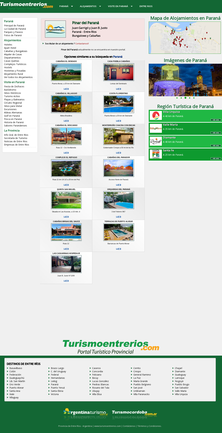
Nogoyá (179, 381)
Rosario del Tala (100, 387)
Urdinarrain (139, 390)
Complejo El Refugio (66, 157)
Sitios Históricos (12, 92)
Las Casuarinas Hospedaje (66, 253)
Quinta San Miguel (66, 189)
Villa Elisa (97, 394)
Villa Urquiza (181, 394)
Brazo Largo (57, 368)
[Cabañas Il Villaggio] (66, 113)
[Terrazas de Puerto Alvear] (118, 241)
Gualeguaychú (16, 377)
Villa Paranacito (141, 394)
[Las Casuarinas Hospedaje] (66, 273)
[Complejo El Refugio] (66, 177)
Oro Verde (14, 384)
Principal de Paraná (14, 25)
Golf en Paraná (12, 115)
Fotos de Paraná (13, 35)
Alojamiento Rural (13, 73)
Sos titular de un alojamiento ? (67, 43)
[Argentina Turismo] (85, 423)
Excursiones (10, 109)
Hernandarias (58, 377)
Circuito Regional (13, 102)
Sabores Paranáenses (15, 125)
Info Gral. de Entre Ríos (16, 134)
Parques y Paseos (13, 32)
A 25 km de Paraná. (173, 152)
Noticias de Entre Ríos (15, 141)
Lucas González (100, 381)
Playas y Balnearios (14, 99)
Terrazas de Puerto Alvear (118, 221)
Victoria (55, 394)
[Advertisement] (93, 311)
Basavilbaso (15, 368)
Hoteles (8, 44)
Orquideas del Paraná (118, 189)
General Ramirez (142, 374)
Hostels (8, 67)
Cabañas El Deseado (66, 61)
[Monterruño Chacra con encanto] (118, 145)
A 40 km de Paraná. (173, 114)
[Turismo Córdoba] (134, 423)
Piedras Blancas (100, 384)
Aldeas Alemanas (13, 112)
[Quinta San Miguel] (66, 209)
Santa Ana (14, 390)
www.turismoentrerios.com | (108, 426)
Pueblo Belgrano (142, 384)
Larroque (179, 377)
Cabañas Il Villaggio (66, 93)
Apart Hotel (10, 47)
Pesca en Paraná (13, 119)
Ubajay (95, 390)
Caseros (96, 368)
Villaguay (14, 397)
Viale (11, 394)
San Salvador (182, 387)
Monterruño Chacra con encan (118, 125)
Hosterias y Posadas (15, 70)
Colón (12, 371)
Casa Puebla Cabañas (119, 61)
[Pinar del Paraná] (55, 37)
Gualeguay (180, 374)
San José (138, 387)
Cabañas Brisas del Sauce (66, 221)
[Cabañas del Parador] (118, 177)
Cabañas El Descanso (66, 125)
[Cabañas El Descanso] (66, 145)
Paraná (54, 384)
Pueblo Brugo (182, 384)
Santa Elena (57, 390)
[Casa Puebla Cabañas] (118, 81)
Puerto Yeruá (58, 387)
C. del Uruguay (58, 371)
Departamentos (12, 57)
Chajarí (178, 368)
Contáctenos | (130, 426)
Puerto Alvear (16, 387)
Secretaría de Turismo (15, 138)
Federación (15, 374)
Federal (55, 374)
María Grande (140, 381)
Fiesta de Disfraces (14, 86)
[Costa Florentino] (118, 113)
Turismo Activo (12, 96)
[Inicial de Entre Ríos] (26, 9)
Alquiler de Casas (13, 54)
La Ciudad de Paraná (15, 28)
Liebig (54, 381)
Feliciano (96, 374)
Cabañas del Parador (118, 157)
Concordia (97, 371)
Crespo (137, 371)
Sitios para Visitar (13, 106)
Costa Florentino (118, 93)
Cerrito (137, 368)
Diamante (180, 371)
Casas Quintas (11, 60)
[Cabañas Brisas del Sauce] (66, 241)
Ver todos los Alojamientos (18, 77)
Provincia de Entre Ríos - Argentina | (76, 426)
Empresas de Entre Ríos (16, 144)
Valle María (180, 390)
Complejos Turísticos (15, 64)
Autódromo (10, 89)
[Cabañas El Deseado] (66, 81)
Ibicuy (95, 377)
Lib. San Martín (17, 381)
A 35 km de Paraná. (173, 126)
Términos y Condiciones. (149, 426)
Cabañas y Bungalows (15, 51)
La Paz (137, 377)
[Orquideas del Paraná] (118, 209)
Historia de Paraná (14, 122)
